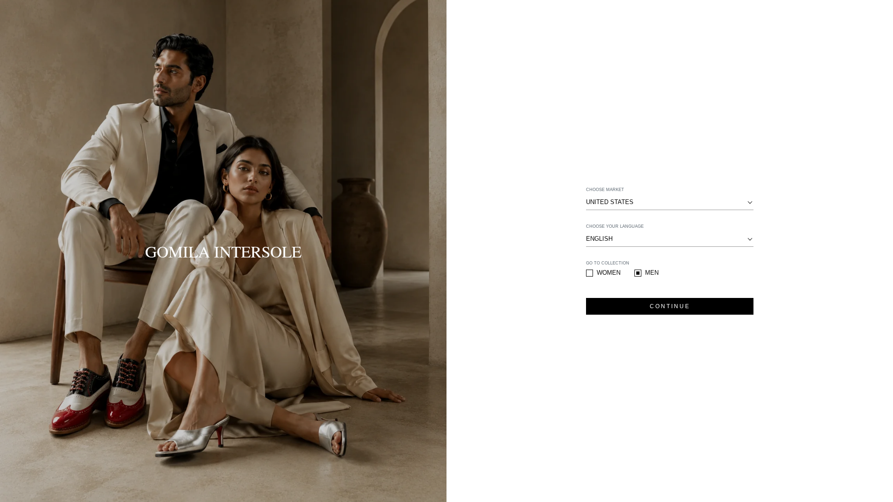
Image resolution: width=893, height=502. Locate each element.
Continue (670, 306)
